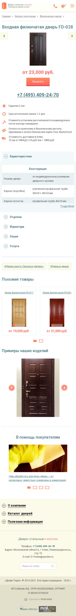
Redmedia (46, 599)
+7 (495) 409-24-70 (38, 95)
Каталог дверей (20, 513)
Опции (14, 236)
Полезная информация (25, 521)
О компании (17, 505)
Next (64, 387)
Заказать (38, 81)
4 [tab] (47, 487)
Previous (11, 387)
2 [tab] (41, 341)
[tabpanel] (19, 311)
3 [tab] (41, 487)
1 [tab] (35, 341)
